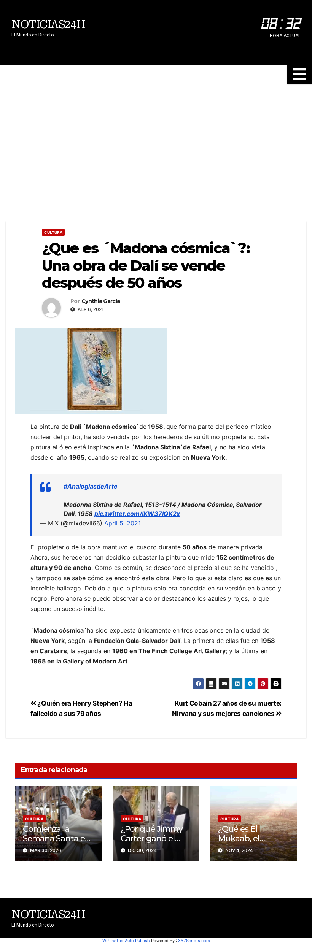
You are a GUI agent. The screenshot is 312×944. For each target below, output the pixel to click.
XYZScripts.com (194, 940)
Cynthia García (100, 301)
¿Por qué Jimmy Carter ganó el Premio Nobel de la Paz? (153, 843)
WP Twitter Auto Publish (126, 940)
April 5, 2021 (122, 523)
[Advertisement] (156, 141)
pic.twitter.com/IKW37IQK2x (137, 513)
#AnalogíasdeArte (91, 486)
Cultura (53, 232)
